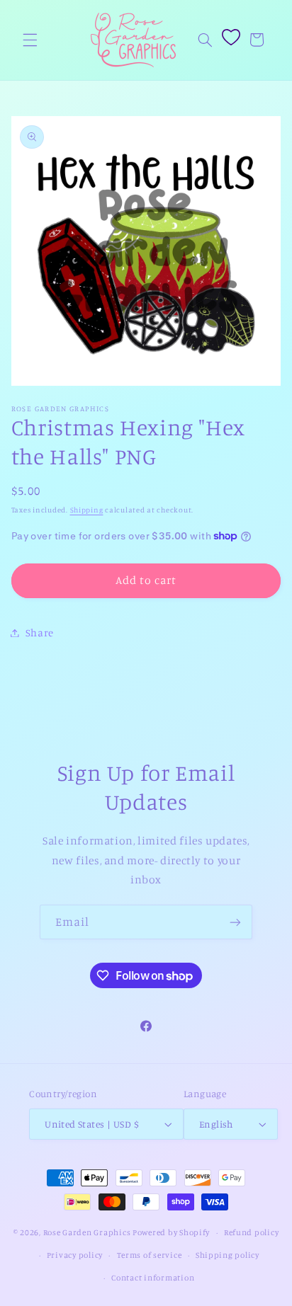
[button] (29, 39)
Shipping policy (227, 1255)
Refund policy (251, 1232)
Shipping (86, 509)
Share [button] (40, 632)
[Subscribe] (235, 922)
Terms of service (149, 1255)
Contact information (152, 1278)
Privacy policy (75, 1255)
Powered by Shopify (171, 1232)
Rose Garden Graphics (87, 1232)
